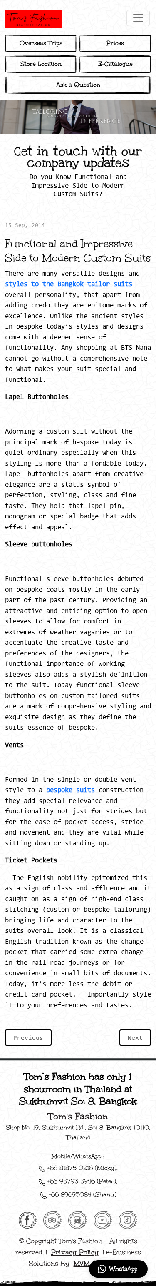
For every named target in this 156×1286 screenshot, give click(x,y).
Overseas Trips (41, 43)
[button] (118, 1269)
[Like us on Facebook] (28, 1219)
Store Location (41, 64)
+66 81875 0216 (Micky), (81, 1168)
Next (135, 1037)
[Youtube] (103, 1219)
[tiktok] (128, 1219)
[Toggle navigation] (138, 18)
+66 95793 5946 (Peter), (81, 1181)
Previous (28, 1037)
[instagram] (77, 1219)
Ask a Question (78, 85)
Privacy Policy (75, 1252)
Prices (115, 43)
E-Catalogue (115, 64)
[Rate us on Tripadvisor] (52, 1219)
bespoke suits (70, 789)
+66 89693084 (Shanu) (81, 1195)
